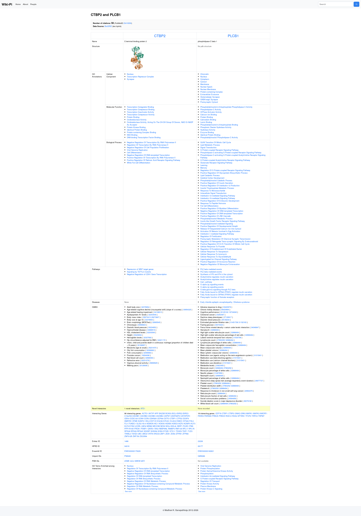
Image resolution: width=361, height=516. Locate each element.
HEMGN (150, 423)
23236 (200, 441)
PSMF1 (144, 428)
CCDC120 (134, 418)
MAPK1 (249, 413)
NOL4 (168, 426)
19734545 (233, 312)
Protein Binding (133, 117)
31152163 (242, 322)
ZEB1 (167, 433)
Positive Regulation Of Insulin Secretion (216, 183)
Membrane (204, 84)
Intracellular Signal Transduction (213, 193)
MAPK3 (256, 413)
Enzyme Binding (207, 132)
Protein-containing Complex (211, 91)
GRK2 (243, 413)
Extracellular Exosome (209, 94)
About (25, 4)
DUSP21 (141, 421)
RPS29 (134, 431)
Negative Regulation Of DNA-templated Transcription (148, 155)
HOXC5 (175, 423)
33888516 (151, 329)
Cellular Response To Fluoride (212, 246)
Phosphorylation (206, 473)
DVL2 (147, 421)
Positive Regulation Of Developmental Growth (219, 226)
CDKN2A (153, 418)
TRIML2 (127, 433)
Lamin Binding (206, 122)
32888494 (149, 357)
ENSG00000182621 (206, 451)
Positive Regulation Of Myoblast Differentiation (219, 208)
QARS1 (151, 428)
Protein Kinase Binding (136, 127)
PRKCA (215, 416)
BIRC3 (185, 413)
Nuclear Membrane (208, 89)
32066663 (150, 350)
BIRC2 (179, 413)
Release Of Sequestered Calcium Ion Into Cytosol (220, 228)
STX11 (172, 431)
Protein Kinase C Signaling (211, 488)
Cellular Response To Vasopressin (214, 251)
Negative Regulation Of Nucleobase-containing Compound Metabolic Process (158, 483)
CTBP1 (173, 418)
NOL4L (174, 426)
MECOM (156, 426)
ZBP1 (162, 433)
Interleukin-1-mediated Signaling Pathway (217, 233)
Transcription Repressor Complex (140, 76)
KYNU (131, 426)
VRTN (150, 433)
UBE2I (145, 433)
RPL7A (191, 428)
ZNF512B (128, 436)
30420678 (227, 307)
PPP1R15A (129, 428)
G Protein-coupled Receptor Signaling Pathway (219, 150)
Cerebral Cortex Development (212, 178)
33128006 (143, 365)
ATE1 (143, 408)
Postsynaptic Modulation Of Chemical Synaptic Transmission (225, 238)
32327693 (147, 337)
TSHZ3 (134, 433)
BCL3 (174, 413)
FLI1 (126, 423)
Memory (203, 167)
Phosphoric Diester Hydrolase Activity (215, 127)
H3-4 (144, 423)
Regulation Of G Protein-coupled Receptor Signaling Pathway (225, 170)
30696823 (142, 324)
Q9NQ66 (201, 456)
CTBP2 (160, 35)
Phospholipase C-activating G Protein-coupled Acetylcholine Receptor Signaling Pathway (232, 156)
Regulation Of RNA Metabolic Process (142, 486)
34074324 (219, 324)
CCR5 (146, 418)
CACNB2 (144, 416)
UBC (140, 433)
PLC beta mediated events (211, 269)
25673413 (147, 317)
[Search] (356, 4)
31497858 (218, 373)
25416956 (127, 23)
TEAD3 (179, 431)
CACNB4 (159, 416)
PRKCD (222, 416)
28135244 (226, 319)
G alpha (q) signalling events (212, 284)
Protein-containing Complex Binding (141, 132)
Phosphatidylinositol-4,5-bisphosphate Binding (219, 124)
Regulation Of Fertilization (211, 236)
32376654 (145, 307)
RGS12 (229, 416)
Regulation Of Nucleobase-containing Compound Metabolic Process (154, 488)
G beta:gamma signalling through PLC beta (217, 289)
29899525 (154, 362)
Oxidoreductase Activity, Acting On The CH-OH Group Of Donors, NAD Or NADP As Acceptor (160, 123)
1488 (126, 441)
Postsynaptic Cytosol (209, 102)
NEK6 (162, 426)
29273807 (155, 317)
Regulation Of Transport (210, 481)
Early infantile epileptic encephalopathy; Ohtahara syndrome (224, 302)
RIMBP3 (171, 428)
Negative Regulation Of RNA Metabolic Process (146, 481)
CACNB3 (151, 416)
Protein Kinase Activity (209, 483)
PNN (191, 426)
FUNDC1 (132, 423)
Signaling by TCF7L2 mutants (139, 271)
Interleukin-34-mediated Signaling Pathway (217, 476)
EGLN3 (160, 421)
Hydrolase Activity (207, 129)
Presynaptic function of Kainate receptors (217, 297)
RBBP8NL (163, 428)
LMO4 (143, 426)
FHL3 (191, 421)
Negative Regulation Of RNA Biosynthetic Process (147, 473)
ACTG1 (145, 413)
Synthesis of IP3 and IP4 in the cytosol (216, 274)
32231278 (145, 360)
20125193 (224, 312)
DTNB (134, 421)
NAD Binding (132, 134)
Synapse (130, 79)
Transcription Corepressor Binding (140, 109)
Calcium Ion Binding (208, 114)
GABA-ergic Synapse (209, 99)
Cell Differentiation (134, 152)
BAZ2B (162, 413)
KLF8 (126, 426)
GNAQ (237, 413)
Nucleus (130, 74)
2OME (127, 461)
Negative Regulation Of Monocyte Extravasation (220, 264)
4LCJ (132, 461)
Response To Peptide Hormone (213, 203)
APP (156, 413)
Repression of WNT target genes (140, 269)
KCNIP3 (187, 423)
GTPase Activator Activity (211, 112)
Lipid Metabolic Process (210, 144)
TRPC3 (255, 416)
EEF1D (153, 421)
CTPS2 (179, 418)
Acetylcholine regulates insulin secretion (216, 276)
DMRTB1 (128, 421)
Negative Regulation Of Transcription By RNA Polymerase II (151, 142)
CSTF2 (166, 418)
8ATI (143, 461)
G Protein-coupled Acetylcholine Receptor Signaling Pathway (225, 160)
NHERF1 (263, 413)
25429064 (138, 335)
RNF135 (178, 428)
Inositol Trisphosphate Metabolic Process (217, 188)
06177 (200, 446)
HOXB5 (168, 423)
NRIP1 (179, 426)
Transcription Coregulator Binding (140, 107)
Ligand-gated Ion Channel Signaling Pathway (218, 259)
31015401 (258, 355)
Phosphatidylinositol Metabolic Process (216, 218)
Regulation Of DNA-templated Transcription (144, 476)
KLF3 (193, 423)
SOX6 (160, 431)
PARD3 (201, 416)
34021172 (161, 340)
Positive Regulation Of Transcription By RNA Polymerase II (151, 157)
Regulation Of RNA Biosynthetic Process (143, 478)
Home (18, 4)
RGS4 (234, 416)
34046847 (255, 327)
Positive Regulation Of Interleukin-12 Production (220, 185)
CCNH (140, 418)
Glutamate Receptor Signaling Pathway (216, 162)
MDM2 (149, 426)
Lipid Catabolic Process (210, 175)
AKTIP (151, 413)
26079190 (248, 401)
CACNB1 (136, 416)
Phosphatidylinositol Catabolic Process (216, 180)
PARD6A (208, 416)
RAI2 (156, 428)
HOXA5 (162, 423)
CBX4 (126, 418)
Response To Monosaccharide (212, 190)
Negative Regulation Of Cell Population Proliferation (148, 147)
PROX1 (137, 428)
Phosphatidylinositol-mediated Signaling (216, 223)
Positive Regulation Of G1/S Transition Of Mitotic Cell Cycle (224, 244)
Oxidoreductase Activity (137, 119)
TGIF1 (184, 431)
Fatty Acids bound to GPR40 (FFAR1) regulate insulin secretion (226, 292)
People (33, 4)
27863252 (221, 340)
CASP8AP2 (175, 416)
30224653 (152, 327)
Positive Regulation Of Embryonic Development (219, 200)
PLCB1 (233, 35)
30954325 (187, 309)
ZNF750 (136, 436)
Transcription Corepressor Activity (141, 114)
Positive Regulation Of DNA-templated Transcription (221, 213)
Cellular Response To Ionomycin (213, 254)
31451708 (234, 322)
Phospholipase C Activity (210, 109)
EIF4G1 (166, 421)
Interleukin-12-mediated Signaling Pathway (217, 195)
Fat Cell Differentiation (209, 205)
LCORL (138, 426)
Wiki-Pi (7, 4)
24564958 (232, 398)
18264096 (145, 355)
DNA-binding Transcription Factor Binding (143, 137)
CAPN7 (167, 416)
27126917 (228, 317)
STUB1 (166, 431)
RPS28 (127, 431)
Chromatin (204, 74)
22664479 (249, 390)
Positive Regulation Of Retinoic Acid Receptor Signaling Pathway (153, 160)
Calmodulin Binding (208, 119)
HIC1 (156, 423)
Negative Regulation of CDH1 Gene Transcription (147, 274)
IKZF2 (180, 423)
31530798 (237, 337)
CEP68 (160, 418)
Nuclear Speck (206, 86)
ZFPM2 (185, 433)
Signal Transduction (208, 147)
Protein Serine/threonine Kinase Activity (216, 471)
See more (128, 491)
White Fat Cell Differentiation (138, 162)
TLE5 (190, 431)
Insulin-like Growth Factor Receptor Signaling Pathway (222, 221)
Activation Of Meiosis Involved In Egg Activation (220, 231)
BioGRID (108, 26)
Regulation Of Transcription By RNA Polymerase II (147, 144)
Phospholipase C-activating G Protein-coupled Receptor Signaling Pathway (230, 152)
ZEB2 (173, 433)
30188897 (141, 345)
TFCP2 (248, 416)
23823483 (220, 365)
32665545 (156, 322)
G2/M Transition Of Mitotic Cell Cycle (215, 142)
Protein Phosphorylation (210, 468)
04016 (126, 446)
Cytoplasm (204, 79)
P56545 (127, 456)
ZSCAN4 (143, 436)
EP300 (186, 421)
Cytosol (203, 81)
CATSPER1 (185, 416)
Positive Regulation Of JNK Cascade (215, 216)
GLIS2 (139, 423)
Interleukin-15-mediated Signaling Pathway (217, 198)
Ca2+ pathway (206, 282)
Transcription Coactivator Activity (140, 112)
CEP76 (218, 413)
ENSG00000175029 (132, 451)
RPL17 (185, 428)
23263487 (220, 314)
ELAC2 (173, 421)
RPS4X (140, 431)
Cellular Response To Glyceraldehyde (215, 256)
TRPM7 (261, 416)
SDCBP (147, 431)
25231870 (152, 347)
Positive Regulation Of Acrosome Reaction (217, 261)
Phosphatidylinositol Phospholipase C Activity (219, 137)
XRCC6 (157, 433)
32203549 (152, 314)
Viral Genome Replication (137, 150)
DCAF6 (186, 418)
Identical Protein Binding (137, 129)
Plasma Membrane (208, 486)
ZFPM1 (179, 433)
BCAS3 (168, 413)
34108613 (158, 312)
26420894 (225, 309)
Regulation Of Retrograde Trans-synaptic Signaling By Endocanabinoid (229, 241)
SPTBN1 (241, 416)
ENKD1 (180, 421)
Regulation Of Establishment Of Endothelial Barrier (221, 249)
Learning (203, 165)
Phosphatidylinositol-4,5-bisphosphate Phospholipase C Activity (226, 107)
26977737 (259, 380)
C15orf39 (128, 416)
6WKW (137, 461)
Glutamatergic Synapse (210, 97)
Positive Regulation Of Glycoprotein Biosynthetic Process (224, 172)
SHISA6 (154, 431)
